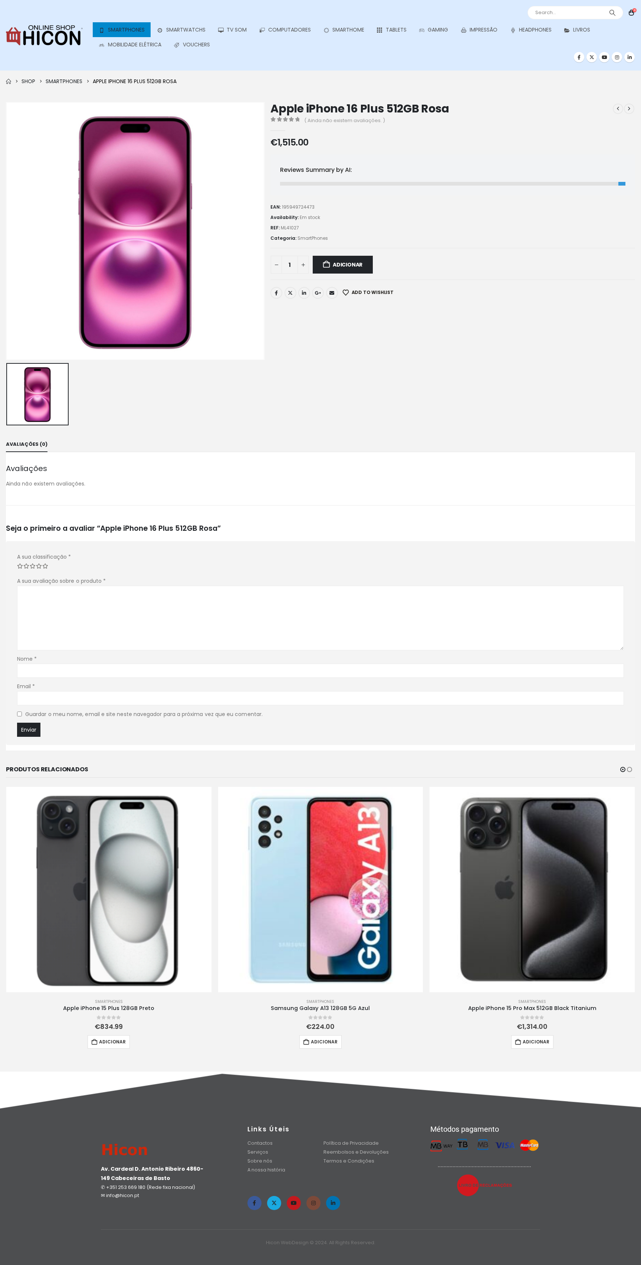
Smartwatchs (186, 29)
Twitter (290, 293)
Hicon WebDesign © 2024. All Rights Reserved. (320, 1242)
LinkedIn (304, 293)
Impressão (483, 29)
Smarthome (348, 29)
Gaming (438, 29)
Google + (318, 293)
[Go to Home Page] (8, 81)
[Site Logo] (44, 35)
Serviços (257, 1152)
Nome (27, 659)
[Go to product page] (108, 889)
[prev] (618, 109)
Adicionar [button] (112, 1042)
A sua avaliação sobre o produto (61, 581)
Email (332, 293)
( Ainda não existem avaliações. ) (344, 120)
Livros (581, 29)
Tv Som (237, 29)
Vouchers (196, 44)
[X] (591, 57)
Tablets (396, 29)
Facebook (276, 293)
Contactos (260, 1143)
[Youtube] (604, 57)
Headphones (535, 29)
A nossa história (266, 1170)
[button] (622, 769)
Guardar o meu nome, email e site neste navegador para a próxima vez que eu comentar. (144, 714)
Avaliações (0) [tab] (26, 444)
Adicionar (347, 264)
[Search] (612, 12)
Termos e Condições (348, 1161)
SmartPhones (126, 29)
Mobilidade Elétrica (134, 44)
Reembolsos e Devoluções (356, 1152)
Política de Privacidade (351, 1143)
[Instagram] (617, 57)
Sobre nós (259, 1161)
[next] (629, 109)
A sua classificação (44, 556)
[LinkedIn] (629, 57)
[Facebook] (579, 57)
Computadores (289, 29)
